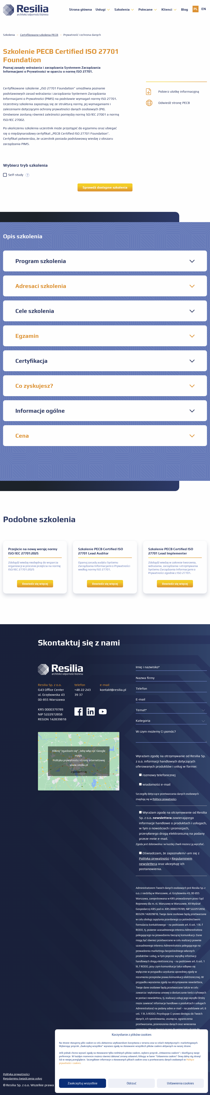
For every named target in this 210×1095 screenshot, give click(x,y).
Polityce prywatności (164, 799)
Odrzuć (131, 1083)
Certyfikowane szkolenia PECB (39, 34)
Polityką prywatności (154, 858)
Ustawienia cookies (180, 1083)
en (203, 9)
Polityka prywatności (16, 1074)
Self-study (17, 175)
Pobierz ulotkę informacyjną (178, 91)
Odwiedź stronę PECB (174, 103)
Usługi (101, 9)
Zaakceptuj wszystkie (82, 1083)
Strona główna (80, 9)
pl (195, 9)
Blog (184, 9)
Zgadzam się (79, 771)
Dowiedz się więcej (35, 583)
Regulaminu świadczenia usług (22, 1078)
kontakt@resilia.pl (113, 690)
